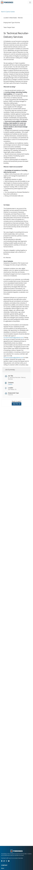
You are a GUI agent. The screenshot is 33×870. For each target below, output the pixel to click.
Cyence (10, 384)
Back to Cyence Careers (8, 11)
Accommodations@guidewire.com (13, 337)
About (2, 868)
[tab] (7, 2)
